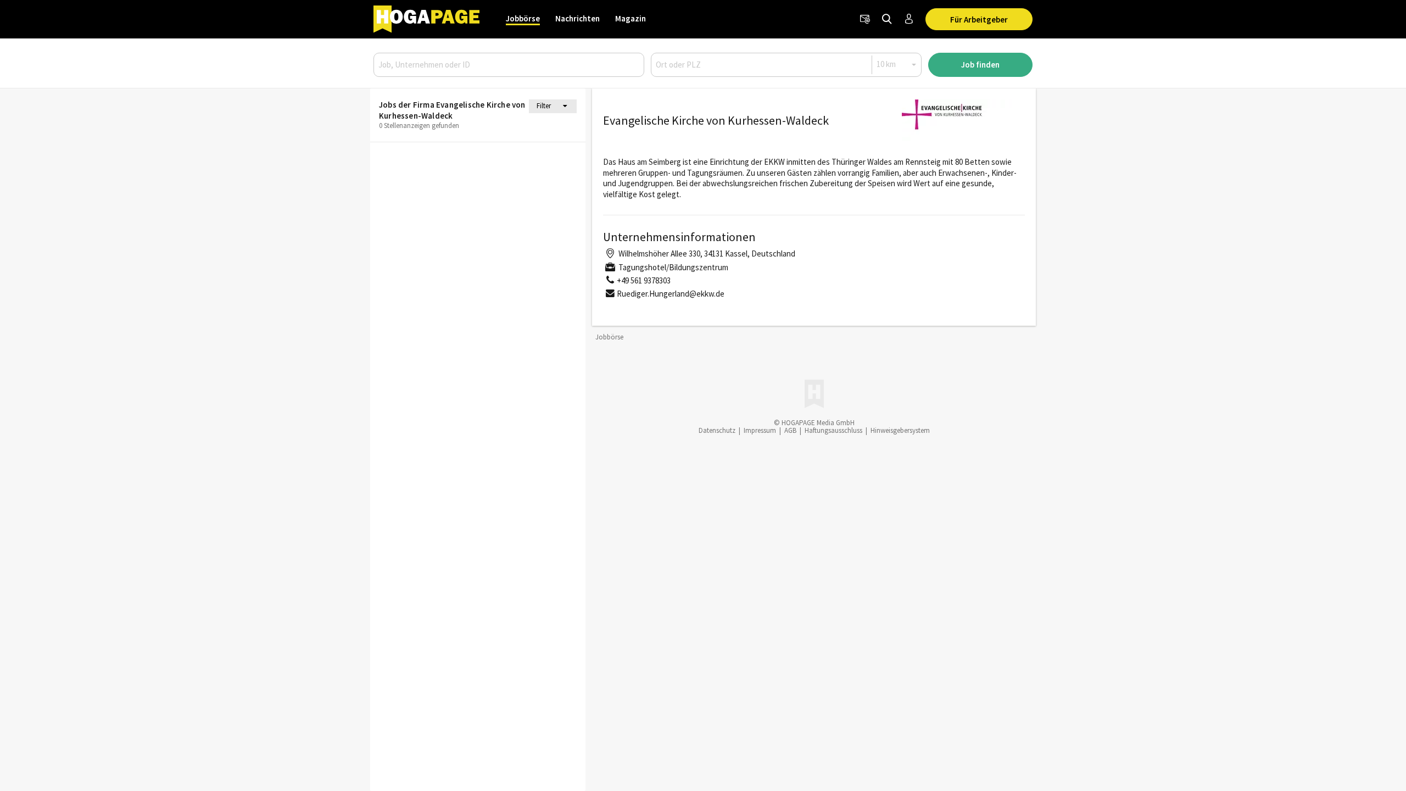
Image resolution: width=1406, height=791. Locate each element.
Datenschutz (717, 430)
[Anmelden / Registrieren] (909, 19)
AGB (790, 430)
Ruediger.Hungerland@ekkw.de (670, 293)
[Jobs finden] (887, 19)
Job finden (980, 64)
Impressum (760, 430)
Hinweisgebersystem (900, 430)
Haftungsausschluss (833, 430)
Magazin (630, 18)
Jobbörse (523, 18)
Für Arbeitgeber (979, 19)
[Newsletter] (865, 19)
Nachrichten (577, 18)
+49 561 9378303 (644, 280)
